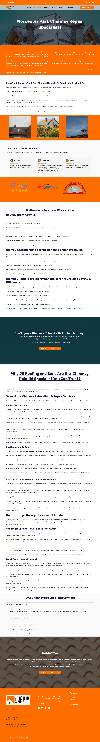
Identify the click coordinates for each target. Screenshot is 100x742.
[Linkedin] (49, 708)
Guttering (72, 701)
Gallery (60, 7)
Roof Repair (73, 699)
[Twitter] (89, 2)
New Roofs (72, 697)
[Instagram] (93, 2)
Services (36, 7)
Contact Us (69, 7)
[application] (40, 7)
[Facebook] (86, 2)
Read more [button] (13, 172)
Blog (53, 7)
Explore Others (74, 704)
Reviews (46, 7)
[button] (92, 166)
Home (29, 7)
